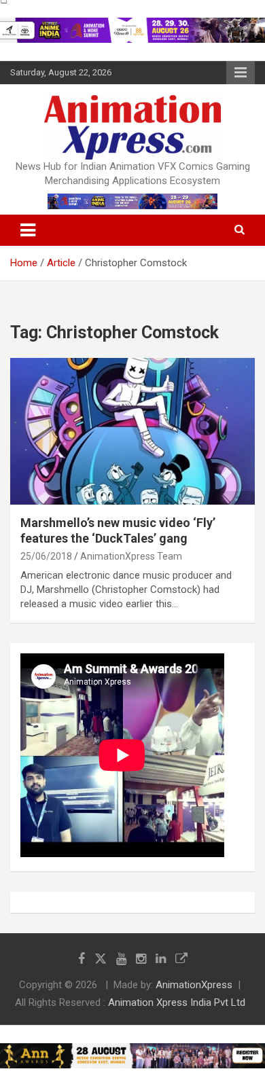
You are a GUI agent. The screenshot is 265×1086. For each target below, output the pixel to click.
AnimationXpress (194, 985)
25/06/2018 (46, 556)
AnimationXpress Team (131, 556)
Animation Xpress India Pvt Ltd (176, 1002)
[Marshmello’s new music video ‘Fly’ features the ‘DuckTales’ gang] (132, 431)
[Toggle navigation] (28, 230)
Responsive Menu (240, 72)
